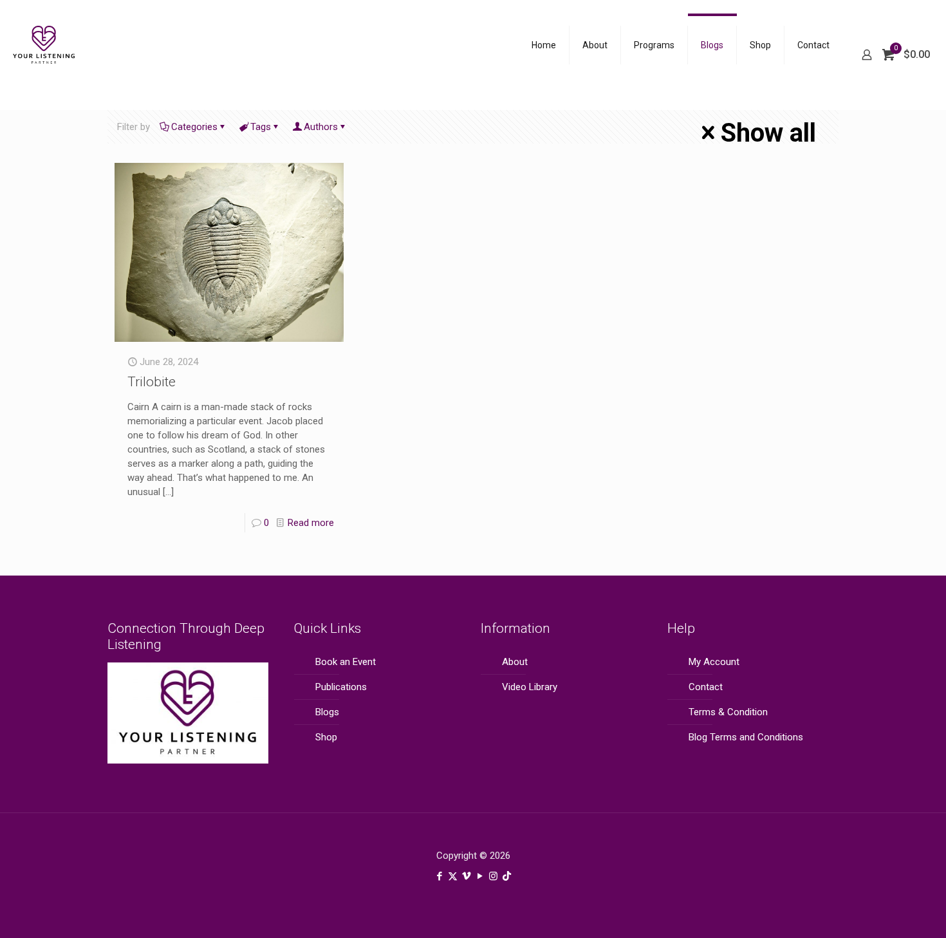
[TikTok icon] (507, 876)
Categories (194, 127)
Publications (341, 687)
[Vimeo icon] (466, 876)
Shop (326, 737)
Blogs (327, 712)
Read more (311, 523)
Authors (321, 127)
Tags (260, 127)
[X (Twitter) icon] (453, 876)
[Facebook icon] (439, 876)
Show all (768, 132)
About (515, 662)
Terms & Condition (728, 712)
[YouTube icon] (480, 876)
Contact (706, 687)
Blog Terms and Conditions (746, 737)
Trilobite (151, 381)
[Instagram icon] (493, 876)
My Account (714, 662)
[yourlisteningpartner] (44, 54)
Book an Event (345, 662)
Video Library (529, 687)
